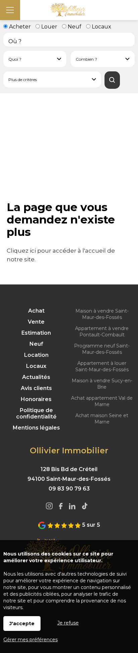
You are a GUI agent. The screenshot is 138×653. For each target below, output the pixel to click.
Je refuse (68, 623)
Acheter (19, 26)
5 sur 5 (90, 525)
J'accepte (21, 624)
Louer (48, 26)
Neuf (73, 26)
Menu (10, 10)
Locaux (100, 26)
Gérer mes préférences (30, 640)
